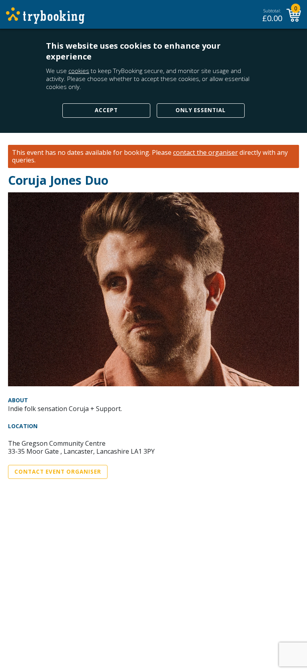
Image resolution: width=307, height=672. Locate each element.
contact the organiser (205, 152)
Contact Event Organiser (57, 471)
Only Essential (200, 110)
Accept (106, 110)
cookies (78, 71)
